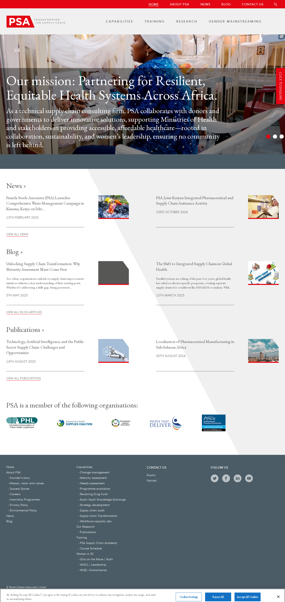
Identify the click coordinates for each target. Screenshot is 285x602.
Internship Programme (25, 499)
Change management (95, 472)
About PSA (179, 4)
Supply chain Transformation (98, 515)
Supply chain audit (92, 510)
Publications (88, 532)
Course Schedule (91, 548)
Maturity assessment (93, 478)
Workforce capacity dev (96, 521)
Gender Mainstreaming (235, 21)
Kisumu (151, 475)
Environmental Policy (23, 510)
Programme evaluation (95, 488)
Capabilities (119, 21)
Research (186, 21)
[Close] (278, 592)
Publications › (25, 329)
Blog (226, 4)
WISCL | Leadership (93, 564)
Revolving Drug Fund (93, 494)
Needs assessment (92, 483)
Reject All (218, 593)
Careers (15, 494)
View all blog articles (24, 312)
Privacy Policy (19, 505)
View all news (17, 234)
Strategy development (95, 505)
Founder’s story (20, 478)
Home (154, 4)
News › (16, 185)
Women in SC (85, 553)
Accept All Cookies (247, 593)
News (205, 4)
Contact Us (253, 4)
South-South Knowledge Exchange (103, 499)
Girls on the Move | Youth (96, 559)
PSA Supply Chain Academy (98, 543)
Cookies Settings (189, 593)
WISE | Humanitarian (93, 570)
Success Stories (19, 488)
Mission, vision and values (27, 483)
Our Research (85, 526)
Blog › (14, 251)
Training (155, 21)
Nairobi (152, 480)
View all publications (23, 378)
